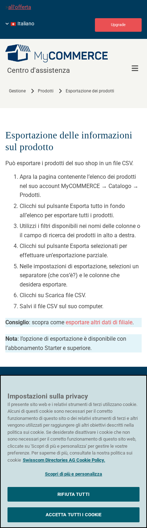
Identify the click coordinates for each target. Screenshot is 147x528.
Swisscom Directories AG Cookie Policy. (64, 460)
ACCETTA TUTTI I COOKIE (74, 514)
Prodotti (46, 90)
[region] (73, 451)
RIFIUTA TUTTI (73, 494)
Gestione (17, 90)
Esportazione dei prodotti (90, 90)
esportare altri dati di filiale (99, 322)
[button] (118, 25)
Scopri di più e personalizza (73, 474)
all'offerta (19, 7)
